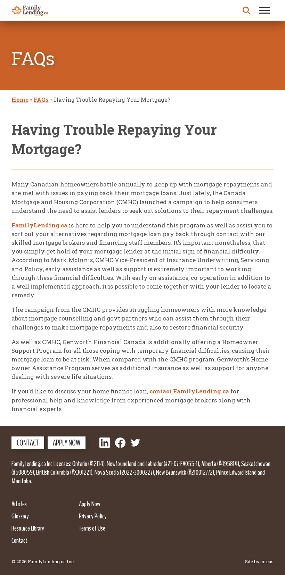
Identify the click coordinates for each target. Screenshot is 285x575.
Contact (28, 442)
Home (19, 99)
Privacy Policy (93, 516)
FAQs (41, 99)
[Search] (246, 10)
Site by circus (259, 561)
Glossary (20, 516)
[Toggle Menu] (264, 10)
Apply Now (66, 442)
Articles (19, 504)
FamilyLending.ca (39, 225)
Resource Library (27, 528)
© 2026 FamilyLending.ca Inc (42, 561)
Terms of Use (92, 528)
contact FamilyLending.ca (189, 391)
